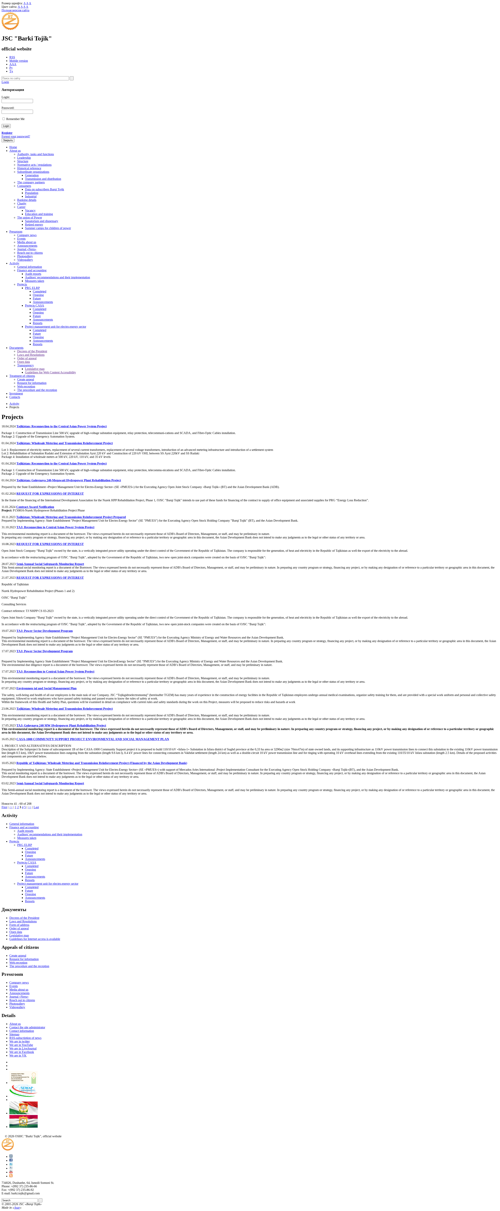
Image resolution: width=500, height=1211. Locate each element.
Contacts (14, 397)
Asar (17, 1207)
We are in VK (18, 1055)
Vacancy (30, 210)
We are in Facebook (21, 1052)
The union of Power (29, 217)
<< (11, 807)
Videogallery (25, 259)
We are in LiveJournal (23, 1048)
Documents (16, 347)
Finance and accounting (31, 270)
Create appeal (25, 379)
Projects (22, 284)
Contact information (21, 1030)
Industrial (31, 196)
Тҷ (11, 71)
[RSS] (10, 1176)
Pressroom (15, 231)
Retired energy (34, 224)
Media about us (26, 242)
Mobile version (18, 60)
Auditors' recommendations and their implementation (57, 277)
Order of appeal (27, 358)
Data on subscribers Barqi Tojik (44, 189)
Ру (11, 67)
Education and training (39, 214)
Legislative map (35, 368)
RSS (12, 57)
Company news (27, 235)
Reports (37, 323)
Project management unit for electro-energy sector (55, 326)
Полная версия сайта (15, 10)
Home (13, 147)
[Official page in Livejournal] (10, 1168)
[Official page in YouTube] (10, 1172)
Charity (21, 203)
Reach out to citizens (30, 252)
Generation (32, 175)
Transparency (25, 365)
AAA (12, 64)
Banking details (26, 200)
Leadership (24, 157)
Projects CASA (34, 305)
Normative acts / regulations (34, 164)
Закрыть (8, 140)
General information (29, 266)
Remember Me (15, 119)
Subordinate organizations (33, 171)
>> (29, 807)
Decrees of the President (32, 351)
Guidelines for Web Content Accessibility (50, 372)
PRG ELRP (32, 288)
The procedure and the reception (37, 390)
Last (36, 807)
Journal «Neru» (26, 249)
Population (31, 193)
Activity (14, 263)
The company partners (31, 182)
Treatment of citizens (22, 376)
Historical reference (29, 168)
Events (21, 238)
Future (37, 298)
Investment (16, 393)
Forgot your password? (16, 136)
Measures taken (34, 281)
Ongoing (38, 295)
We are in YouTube (21, 1045)
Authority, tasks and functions (35, 154)
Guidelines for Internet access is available (34, 939)
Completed (39, 291)
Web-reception (26, 386)
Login (5, 82)
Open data (23, 361)
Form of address (19, 925)
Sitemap (14, 1034)
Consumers (24, 185)
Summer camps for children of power (48, 228)
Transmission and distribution (43, 178)
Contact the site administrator (27, 1027)
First (4, 807)
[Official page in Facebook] (10, 1160)
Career (21, 207)
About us (15, 150)
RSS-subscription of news (25, 1038)
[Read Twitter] (10, 1164)
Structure (22, 161)
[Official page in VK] (10, 1156)
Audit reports (33, 273)
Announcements (27, 245)
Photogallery (25, 256)
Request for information (31, 383)
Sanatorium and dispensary (41, 221)
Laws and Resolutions (31, 354)
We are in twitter (19, 1041)
